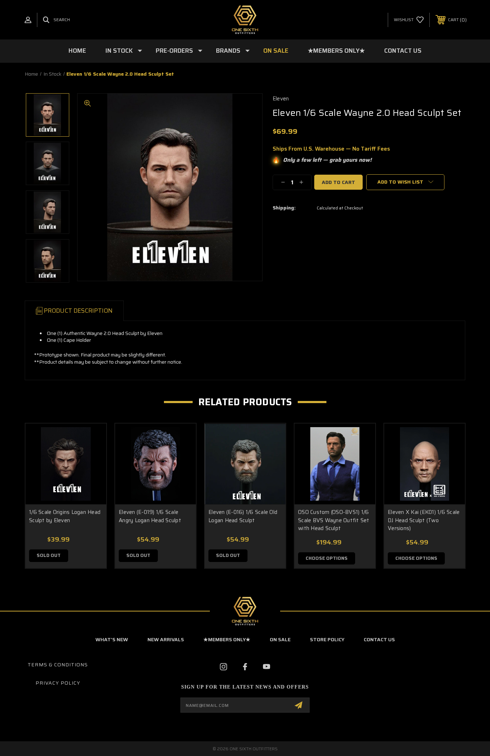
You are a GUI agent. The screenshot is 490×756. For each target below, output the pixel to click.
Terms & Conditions (58, 664)
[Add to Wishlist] (92, 456)
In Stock (119, 50)
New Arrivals (165, 639)
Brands (228, 50)
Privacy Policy (58, 683)
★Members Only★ (336, 50)
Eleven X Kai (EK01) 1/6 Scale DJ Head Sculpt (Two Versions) (424, 520)
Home (77, 50)
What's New (111, 639)
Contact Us (402, 50)
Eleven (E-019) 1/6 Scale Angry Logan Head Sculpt (150, 516)
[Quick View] (92, 438)
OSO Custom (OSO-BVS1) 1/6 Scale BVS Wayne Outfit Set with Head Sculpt (333, 520)
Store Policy (327, 639)
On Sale (275, 50)
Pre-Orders (174, 50)
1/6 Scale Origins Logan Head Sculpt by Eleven (64, 516)
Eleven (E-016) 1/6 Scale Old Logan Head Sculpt (242, 516)
